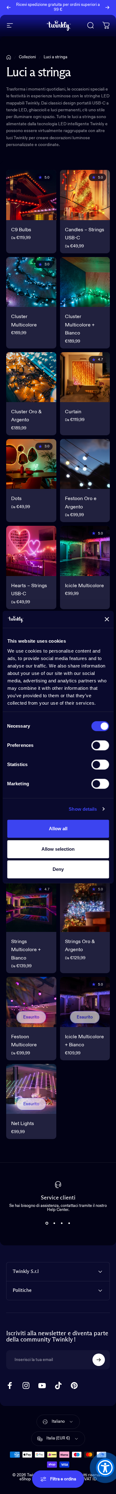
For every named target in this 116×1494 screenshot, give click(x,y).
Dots (16, 498)
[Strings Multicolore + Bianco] (31, 907)
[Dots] (31, 464)
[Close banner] (107, 619)
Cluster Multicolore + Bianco (80, 325)
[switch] (100, 745)
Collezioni (27, 57)
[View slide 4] (69, 1223)
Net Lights (22, 1123)
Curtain (73, 412)
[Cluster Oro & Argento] (31, 377)
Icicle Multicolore (84, 585)
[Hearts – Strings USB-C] (31, 551)
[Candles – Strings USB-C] (85, 195)
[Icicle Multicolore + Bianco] (85, 1002)
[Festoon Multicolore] (31, 1002)
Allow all (58, 828)
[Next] (107, 7)
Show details (83, 809)
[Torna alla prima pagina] (8, 57)
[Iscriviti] (98, 1360)
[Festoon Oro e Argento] (85, 464)
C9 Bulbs (21, 230)
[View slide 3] (62, 1223)
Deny (58, 869)
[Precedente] (8, 7)
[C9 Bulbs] (31, 195)
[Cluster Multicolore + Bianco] (85, 282)
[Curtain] (85, 377)
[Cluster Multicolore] (31, 282)
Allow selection (58, 849)
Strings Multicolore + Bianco (26, 950)
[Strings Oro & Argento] (85, 907)
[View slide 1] (47, 1223)
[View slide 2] (54, 1223)
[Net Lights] (31, 1089)
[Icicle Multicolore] (85, 551)
